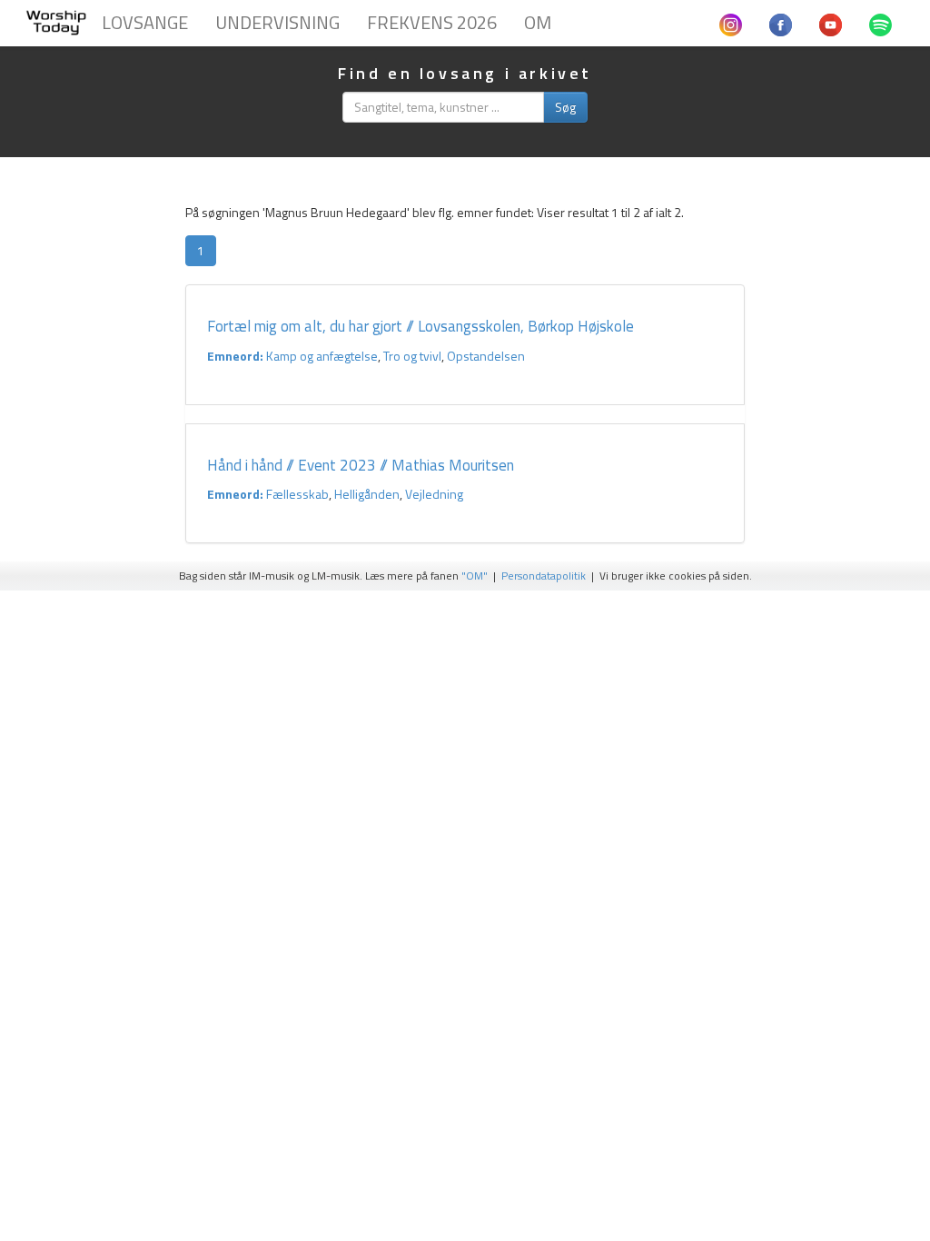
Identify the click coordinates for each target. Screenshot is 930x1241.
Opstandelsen (486, 355)
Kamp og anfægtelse (322, 355)
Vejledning (434, 493)
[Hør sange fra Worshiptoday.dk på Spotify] (880, 22)
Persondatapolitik (543, 576)
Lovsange (145, 22)
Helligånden (367, 493)
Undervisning (277, 22)
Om (537, 22)
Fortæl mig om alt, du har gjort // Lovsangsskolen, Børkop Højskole (420, 326)
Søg (565, 106)
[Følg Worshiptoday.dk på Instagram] (731, 22)
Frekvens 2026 (432, 22)
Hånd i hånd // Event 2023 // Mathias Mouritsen (360, 465)
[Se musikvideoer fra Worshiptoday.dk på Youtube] (831, 22)
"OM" (474, 576)
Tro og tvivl (412, 355)
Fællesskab (297, 493)
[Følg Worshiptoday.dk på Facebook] (781, 22)
